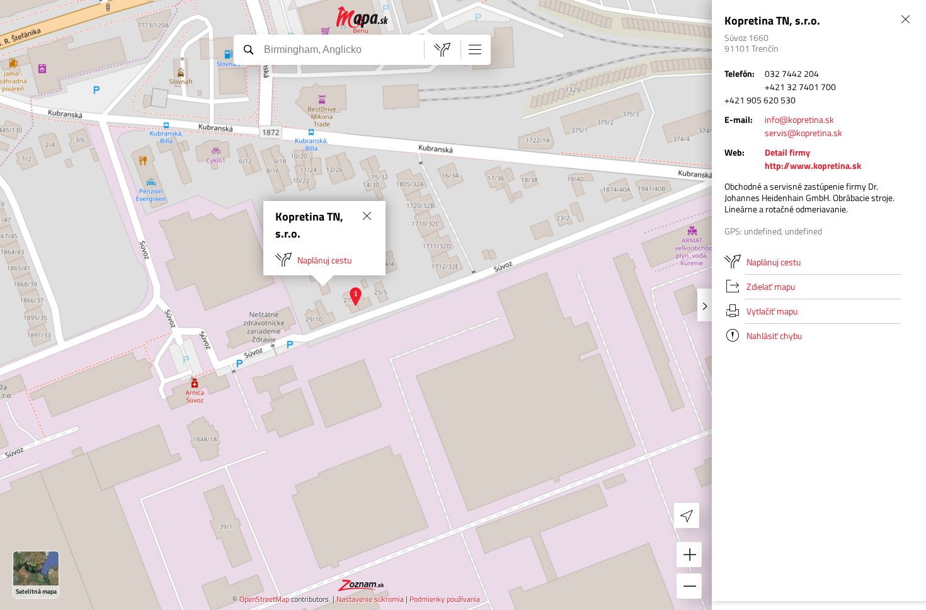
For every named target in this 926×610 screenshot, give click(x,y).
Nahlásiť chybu (774, 335)
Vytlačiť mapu (771, 311)
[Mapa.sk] (362, 17)
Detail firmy (787, 152)
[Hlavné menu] (475, 49)
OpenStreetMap (264, 599)
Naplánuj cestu (324, 260)
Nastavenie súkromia (370, 599)
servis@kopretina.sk (803, 132)
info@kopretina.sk (799, 119)
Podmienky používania (444, 599)
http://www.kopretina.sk (813, 165)
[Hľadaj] (248, 49)
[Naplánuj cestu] (442, 50)
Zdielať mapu (770, 286)
